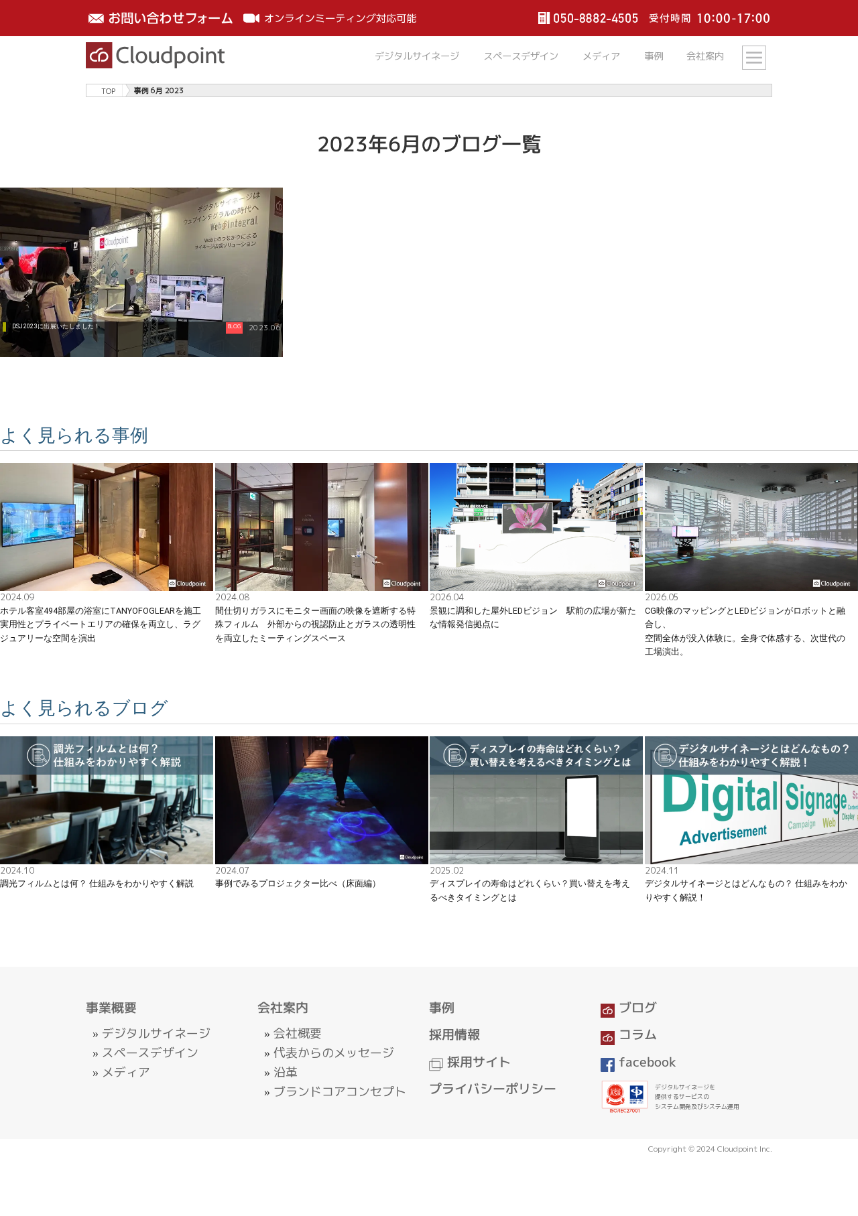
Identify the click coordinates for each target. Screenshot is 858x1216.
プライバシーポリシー (492, 1088)
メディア (601, 56)
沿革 (285, 1072)
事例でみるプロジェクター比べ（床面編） (298, 883)
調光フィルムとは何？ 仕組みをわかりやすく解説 (97, 883)
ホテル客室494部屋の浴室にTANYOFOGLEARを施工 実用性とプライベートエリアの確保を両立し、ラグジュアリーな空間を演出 (105, 624)
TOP (108, 90)
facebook (645, 1062)
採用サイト (477, 1062)
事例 (653, 56)
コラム (636, 1034)
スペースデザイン (520, 56)
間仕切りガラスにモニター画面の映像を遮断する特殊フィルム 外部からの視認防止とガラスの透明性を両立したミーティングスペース (315, 624)
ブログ (636, 1007)
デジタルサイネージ (417, 56)
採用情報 (454, 1034)
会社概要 (297, 1033)
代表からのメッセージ (333, 1052)
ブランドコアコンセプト (339, 1091)
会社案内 (705, 56)
